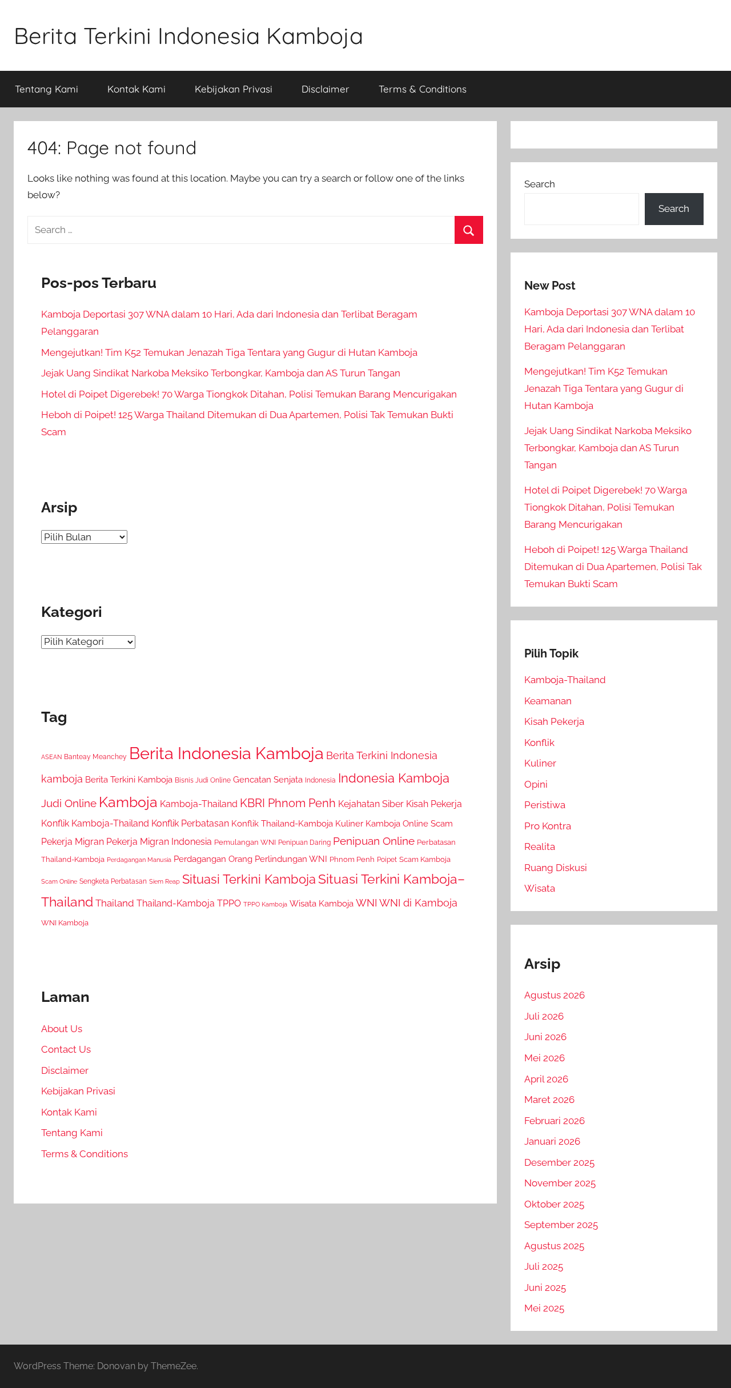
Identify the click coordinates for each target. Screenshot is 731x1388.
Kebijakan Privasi (233, 89)
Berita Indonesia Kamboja (226, 753)
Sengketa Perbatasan (113, 881)
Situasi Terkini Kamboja (249, 879)
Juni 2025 (545, 1287)
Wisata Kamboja (322, 903)
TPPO (229, 903)
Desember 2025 (559, 1162)
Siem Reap (164, 881)
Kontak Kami (136, 89)
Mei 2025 (544, 1308)
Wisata (539, 888)
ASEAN (51, 757)
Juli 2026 (544, 1016)
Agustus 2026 (554, 995)
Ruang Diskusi (555, 867)
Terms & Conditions (423, 89)
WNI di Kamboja (418, 903)
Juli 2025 (543, 1266)
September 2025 (561, 1224)
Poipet (387, 860)
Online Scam (428, 824)
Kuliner (540, 763)
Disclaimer (326, 89)
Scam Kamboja (425, 859)
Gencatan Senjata (268, 779)
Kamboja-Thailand (199, 804)
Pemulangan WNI (245, 842)
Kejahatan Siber (371, 804)
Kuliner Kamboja (367, 824)
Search (539, 184)
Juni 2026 (545, 1036)
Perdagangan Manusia (139, 859)
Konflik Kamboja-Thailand (95, 823)
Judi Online (69, 803)
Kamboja (128, 802)
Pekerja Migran (72, 841)
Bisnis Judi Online (203, 780)
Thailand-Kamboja (175, 903)
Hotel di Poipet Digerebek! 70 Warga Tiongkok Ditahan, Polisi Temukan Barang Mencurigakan (249, 394)
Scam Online (59, 881)
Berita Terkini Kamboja (128, 779)
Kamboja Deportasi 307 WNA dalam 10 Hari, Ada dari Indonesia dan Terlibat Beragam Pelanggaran (609, 329)
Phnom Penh (352, 859)
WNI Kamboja (65, 922)
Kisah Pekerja (434, 804)
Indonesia (320, 780)
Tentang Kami (46, 89)
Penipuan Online (374, 841)
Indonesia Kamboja (393, 778)
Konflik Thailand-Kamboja (282, 824)
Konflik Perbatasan (190, 823)
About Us (61, 1028)
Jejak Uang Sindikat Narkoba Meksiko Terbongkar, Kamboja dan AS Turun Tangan (220, 373)
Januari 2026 (552, 1141)
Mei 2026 (544, 1058)
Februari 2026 (554, 1120)
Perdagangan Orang (213, 859)
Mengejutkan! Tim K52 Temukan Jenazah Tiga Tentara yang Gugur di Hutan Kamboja (229, 352)
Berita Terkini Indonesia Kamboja (188, 35)
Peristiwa (544, 805)
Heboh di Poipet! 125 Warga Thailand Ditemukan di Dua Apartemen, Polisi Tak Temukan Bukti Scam (613, 566)
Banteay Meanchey (95, 757)
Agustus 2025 (554, 1245)
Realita (539, 846)
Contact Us (66, 1049)
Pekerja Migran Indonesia (159, 841)
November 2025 (560, 1183)
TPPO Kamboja (265, 904)
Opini (536, 784)
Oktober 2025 (554, 1204)
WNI (366, 903)
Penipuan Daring (304, 843)
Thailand (114, 903)
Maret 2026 (549, 1099)
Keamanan (548, 701)
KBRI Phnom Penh (288, 803)
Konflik (539, 742)
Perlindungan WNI (291, 859)
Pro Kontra (547, 826)
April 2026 (546, 1079)
